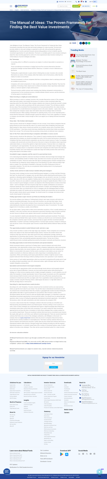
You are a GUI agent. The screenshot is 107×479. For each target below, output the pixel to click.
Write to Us (43, 456)
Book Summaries (25, 10)
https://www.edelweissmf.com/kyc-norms (38, 343)
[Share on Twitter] (83, 43)
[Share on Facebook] (80, 43)
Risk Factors (46, 416)
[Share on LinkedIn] (86, 43)
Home (11, 10)
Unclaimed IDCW (47, 419)
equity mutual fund (25, 318)
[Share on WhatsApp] (89, 43)
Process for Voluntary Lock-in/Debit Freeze (53, 407)
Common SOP (47, 388)
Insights (17, 10)
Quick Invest (76, 6)
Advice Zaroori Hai (48, 390)
